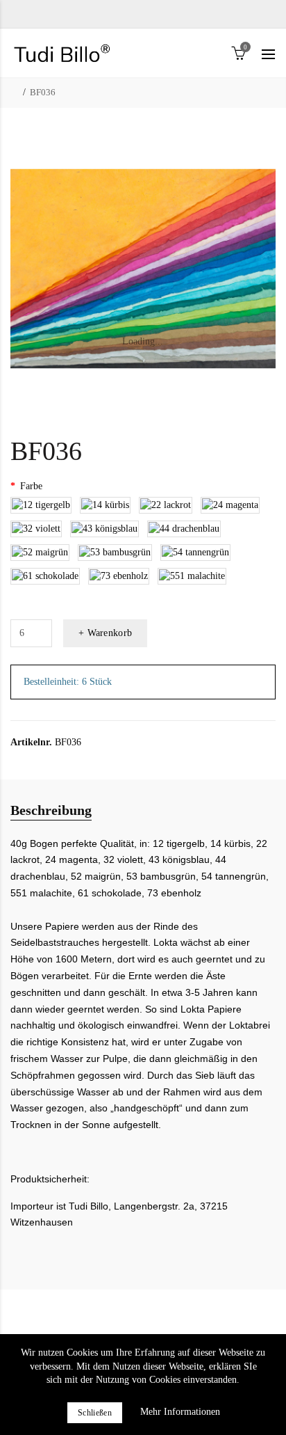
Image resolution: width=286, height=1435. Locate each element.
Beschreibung (51, 810)
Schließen (95, 1413)
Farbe (31, 486)
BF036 (43, 92)
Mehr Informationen (180, 1411)
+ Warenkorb (105, 633)
